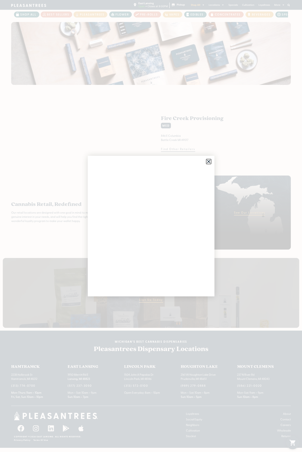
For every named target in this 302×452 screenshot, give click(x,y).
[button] (208, 161)
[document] (151, 226)
